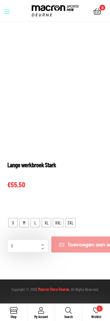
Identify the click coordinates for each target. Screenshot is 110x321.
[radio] (13, 222)
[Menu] (10, 11)
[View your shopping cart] (97, 11)
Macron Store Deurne (53, 289)
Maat (11, 205)
